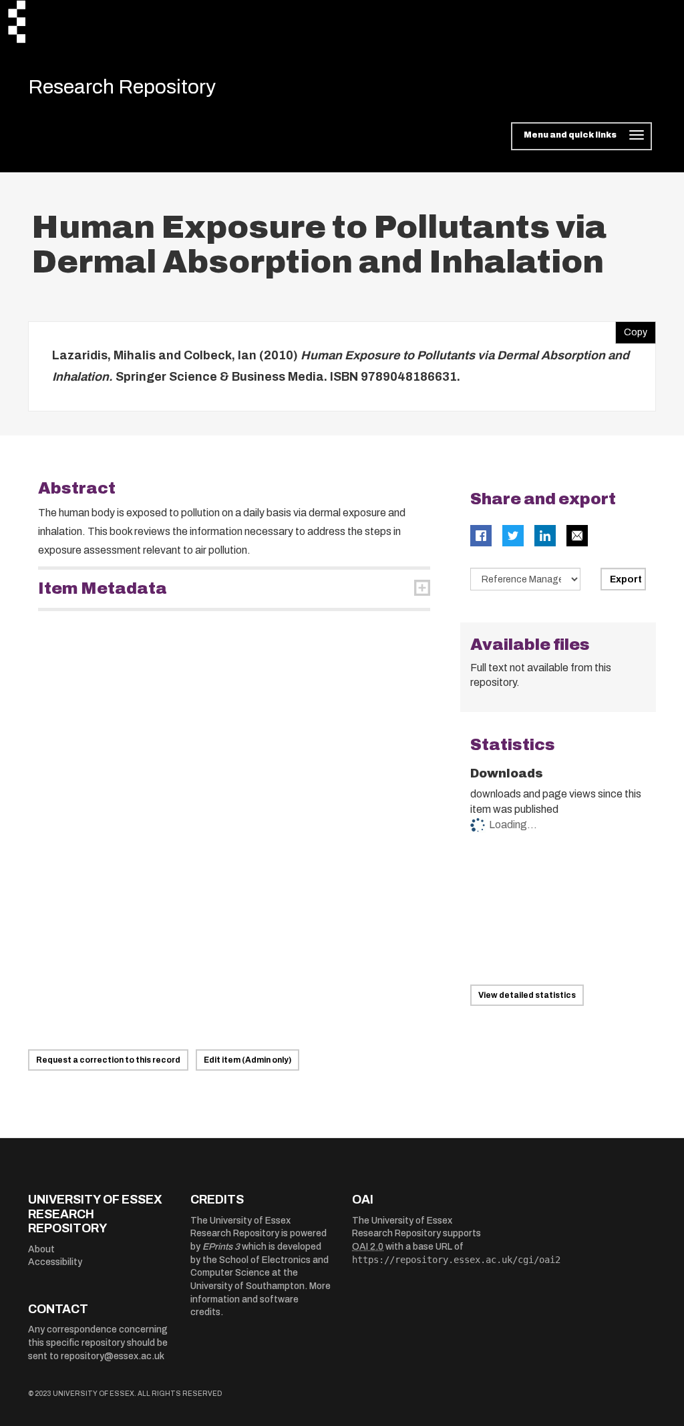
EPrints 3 (221, 1247)
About (41, 1249)
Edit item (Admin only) (247, 1060)
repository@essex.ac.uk (112, 1356)
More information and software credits (260, 1299)
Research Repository (122, 87)
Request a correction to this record (108, 1060)
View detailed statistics (527, 995)
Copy (631, 329)
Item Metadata (102, 588)
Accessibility (55, 1262)
